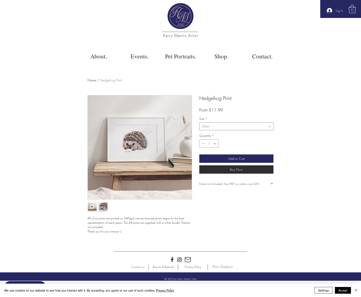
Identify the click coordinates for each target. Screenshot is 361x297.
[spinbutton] (209, 144)
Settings (323, 290)
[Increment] (215, 144)
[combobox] (236, 126)
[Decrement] (203, 144)
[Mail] (188, 259)
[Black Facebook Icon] (172, 260)
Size (203, 119)
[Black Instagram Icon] (179, 260)
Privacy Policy (165, 290)
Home (92, 80)
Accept (342, 290)
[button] (352, 9)
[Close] (355, 290)
